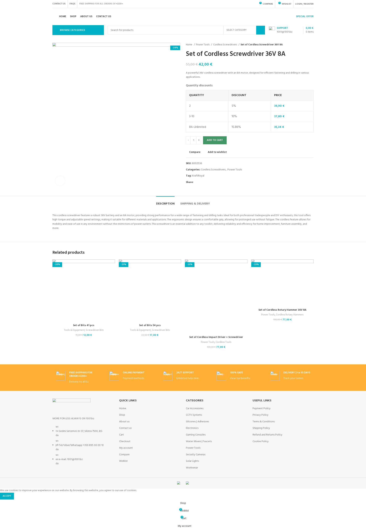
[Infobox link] (76, 377)
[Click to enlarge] (60, 181)
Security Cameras (195, 455)
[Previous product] (304, 45)
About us (124, 422)
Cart (121, 435)
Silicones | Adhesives (197, 422)
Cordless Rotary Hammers (289, 315)
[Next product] (312, 45)
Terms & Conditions (264, 422)
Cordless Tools (223, 342)
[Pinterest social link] (205, 182)
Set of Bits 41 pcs (83, 325)
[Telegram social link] (214, 182)
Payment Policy (261, 409)
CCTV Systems (194, 415)
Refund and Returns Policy (267, 435)
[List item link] (82, 447)
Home (189, 45)
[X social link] (201, 182)
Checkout (124, 441)
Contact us (125, 428)
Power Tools (203, 45)
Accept (7, 496)
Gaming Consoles (195, 435)
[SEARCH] (260, 30)
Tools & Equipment (74, 330)
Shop (122, 415)
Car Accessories (194, 409)
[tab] (165, 202)
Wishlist (123, 461)
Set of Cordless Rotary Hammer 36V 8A (282, 310)
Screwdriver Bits (95, 330)
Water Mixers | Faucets (199, 441)
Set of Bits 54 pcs (150, 325)
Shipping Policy (261, 428)
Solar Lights (192, 461)
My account (126, 448)
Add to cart (215, 140)
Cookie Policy (261, 441)
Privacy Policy (260, 415)
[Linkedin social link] (210, 182)
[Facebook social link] (196, 182)
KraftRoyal (198, 176)
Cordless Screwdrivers (225, 45)
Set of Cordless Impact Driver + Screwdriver (216, 337)
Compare (124, 455)
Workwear (192, 468)
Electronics (192, 428)
